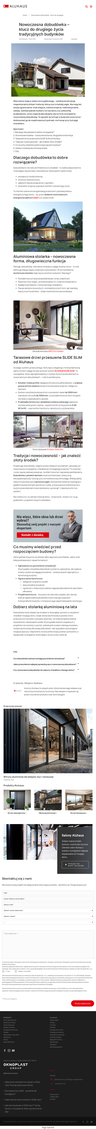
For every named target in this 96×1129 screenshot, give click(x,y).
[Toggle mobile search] (86, 6)
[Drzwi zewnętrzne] (17, 790)
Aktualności (54, 1042)
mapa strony (73, 1121)
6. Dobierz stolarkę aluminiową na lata (30, 148)
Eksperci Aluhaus (33, 683)
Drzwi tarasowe (40, 449)
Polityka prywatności (57, 1035)
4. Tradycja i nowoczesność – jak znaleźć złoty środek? (37, 141)
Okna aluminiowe (40, 351)
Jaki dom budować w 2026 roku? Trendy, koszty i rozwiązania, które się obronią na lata (23, 1108)
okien (36, 197)
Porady (52, 1022)
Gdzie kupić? (54, 1020)
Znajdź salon (54, 1097)
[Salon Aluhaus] (48, 825)
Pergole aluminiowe (11, 1030)
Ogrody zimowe (9, 1027)
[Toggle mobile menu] (91, 6)
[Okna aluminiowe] (48, 790)
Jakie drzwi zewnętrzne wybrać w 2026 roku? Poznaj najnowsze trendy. (22, 1083)
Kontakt (52, 1027)
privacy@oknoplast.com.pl (39, 969)
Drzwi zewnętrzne (10, 1020)
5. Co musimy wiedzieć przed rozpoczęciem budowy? (37, 145)
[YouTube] (13, 1050)
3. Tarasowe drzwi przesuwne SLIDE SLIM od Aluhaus (36, 138)
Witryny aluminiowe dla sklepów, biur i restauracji (29, 776)
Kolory (6, 1039)
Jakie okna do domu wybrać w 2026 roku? (23, 1099)
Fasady (6, 1032)
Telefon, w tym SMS (24, 971)
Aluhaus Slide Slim (55, 449)
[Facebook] (5, 1050)
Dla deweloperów (56, 1047)
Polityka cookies (55, 1037)
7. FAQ (16, 151)
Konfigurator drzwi (56, 1030)
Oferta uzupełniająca (62, 1121)
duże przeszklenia (41, 278)
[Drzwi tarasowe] (78, 790)
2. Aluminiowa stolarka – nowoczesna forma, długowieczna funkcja (43, 135)
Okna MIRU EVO (9, 1042)
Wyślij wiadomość (83, 1003)
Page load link (48, 1127)
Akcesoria (7, 1037)
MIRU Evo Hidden (56, 351)
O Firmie (53, 1025)
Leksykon (53, 1044)
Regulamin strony (56, 1039)
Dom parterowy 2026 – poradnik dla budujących (21, 1092)
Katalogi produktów (57, 1032)
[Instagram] (9, 1050)
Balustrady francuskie (11, 1035)
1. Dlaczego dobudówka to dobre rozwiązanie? (33, 132)
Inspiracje (74, 39)
